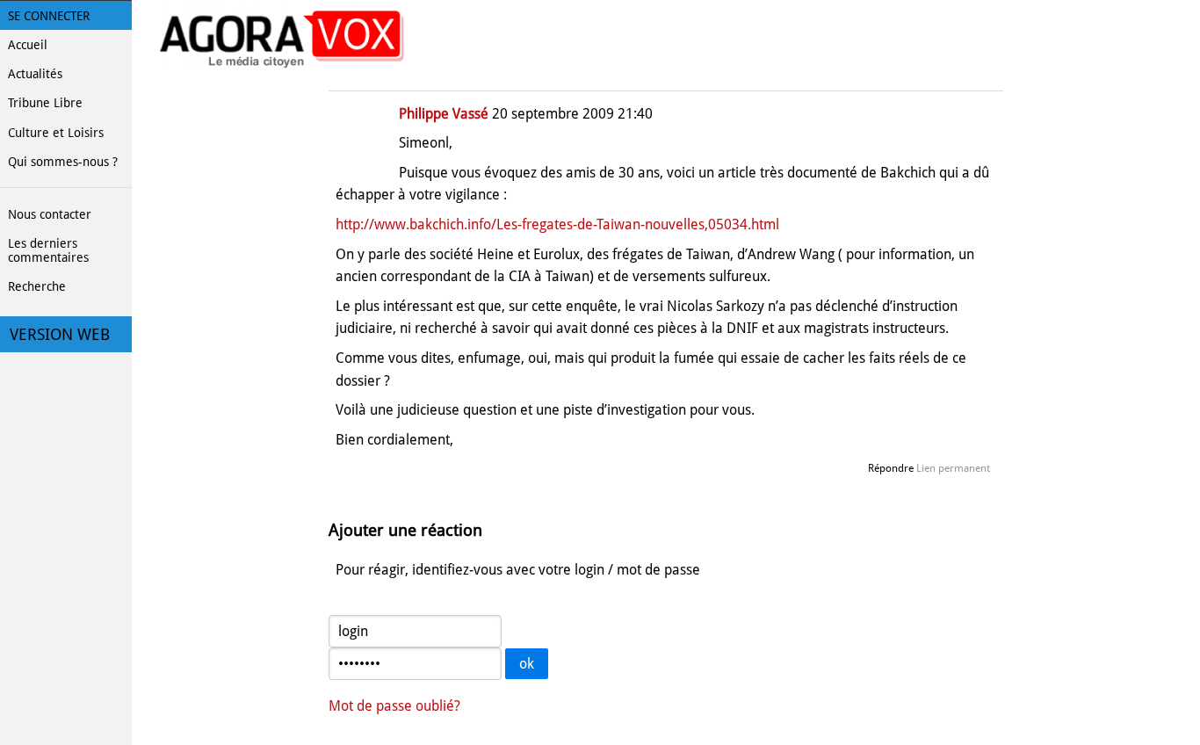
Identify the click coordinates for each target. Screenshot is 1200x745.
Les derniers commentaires (48, 250)
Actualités (35, 74)
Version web (60, 335)
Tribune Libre (45, 103)
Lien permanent (953, 468)
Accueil (27, 45)
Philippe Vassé (443, 113)
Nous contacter (49, 214)
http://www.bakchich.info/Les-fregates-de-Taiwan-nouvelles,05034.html (557, 224)
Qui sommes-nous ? (63, 162)
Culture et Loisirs (56, 133)
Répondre (891, 468)
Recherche (37, 286)
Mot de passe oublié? (394, 706)
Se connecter (49, 16)
